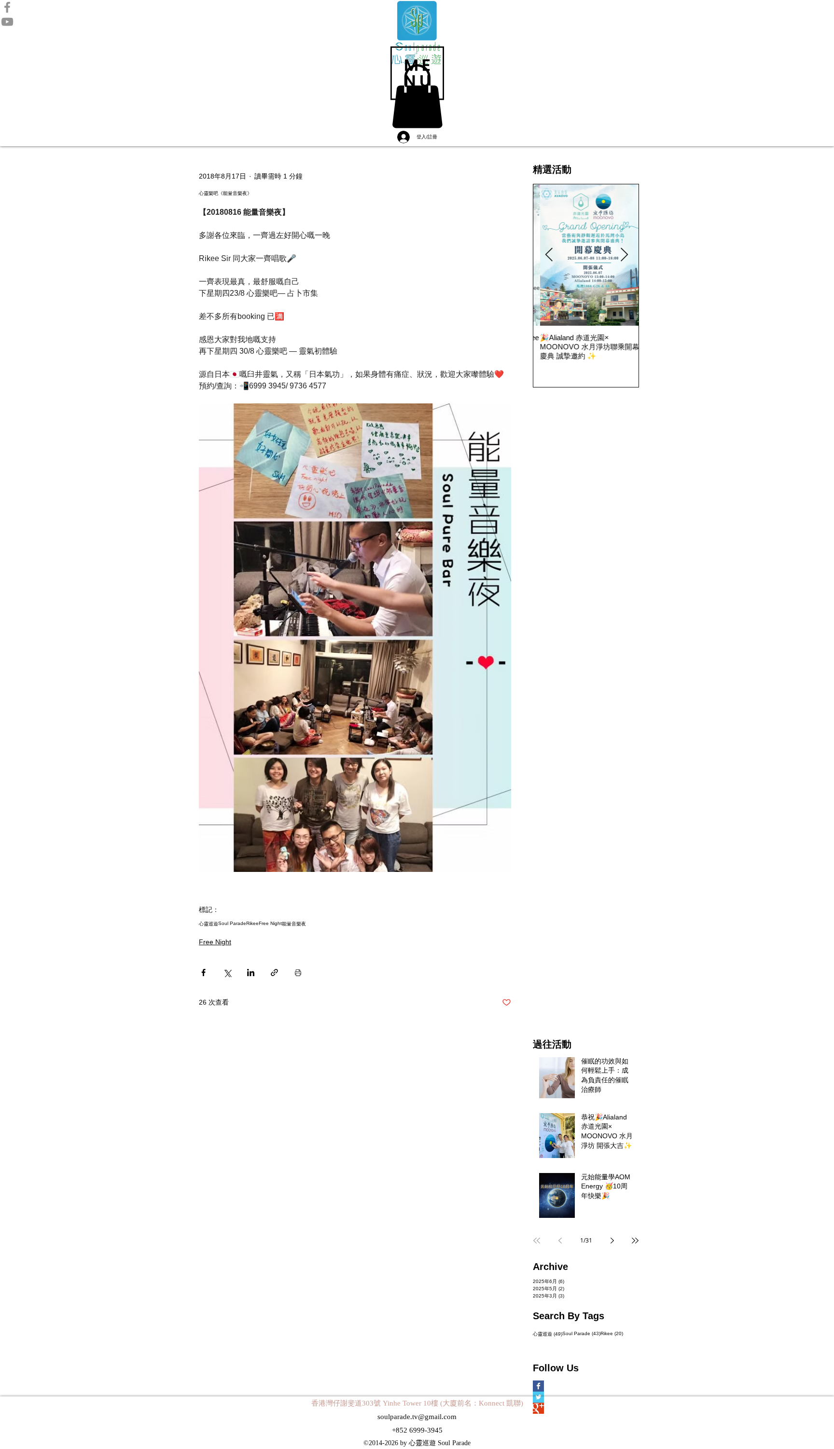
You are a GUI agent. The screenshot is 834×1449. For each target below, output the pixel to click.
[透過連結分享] (274, 972)
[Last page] (635, 1240)
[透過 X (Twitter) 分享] (227, 972)
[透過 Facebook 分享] (203, 972)
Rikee (252, 923)
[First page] (536, 1240)
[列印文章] (298, 972)
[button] (417, 73)
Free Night (270, 923)
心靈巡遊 (208, 923)
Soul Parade (232, 923)
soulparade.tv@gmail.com (417, 1417)
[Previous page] (560, 1240)
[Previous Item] (548, 255)
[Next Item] (624, 255)
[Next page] (612, 1240)
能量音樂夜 (294, 923)
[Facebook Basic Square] (553, 1386)
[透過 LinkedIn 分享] (250, 972)
